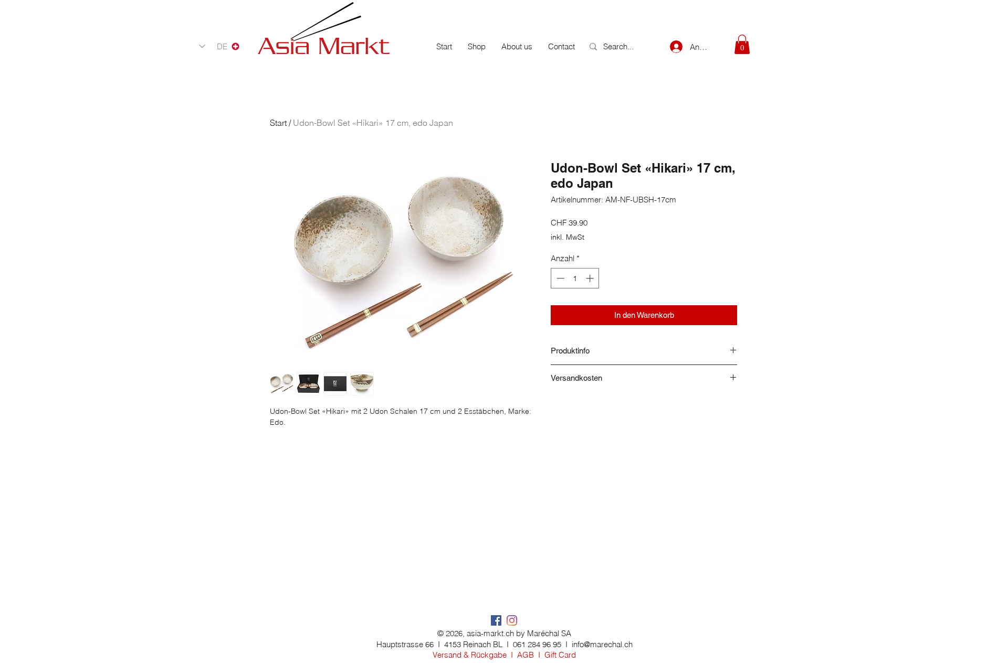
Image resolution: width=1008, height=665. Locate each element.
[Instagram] (512, 620)
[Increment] (591, 278)
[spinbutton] (575, 278)
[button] (742, 44)
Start (278, 122)
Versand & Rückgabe (470, 655)
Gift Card (560, 655)
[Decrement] (559, 278)
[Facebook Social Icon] (496, 620)
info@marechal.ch (602, 644)
